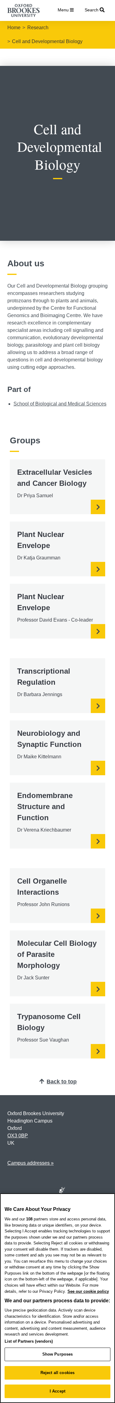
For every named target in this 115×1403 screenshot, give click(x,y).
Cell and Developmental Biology (47, 41)
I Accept (57, 1391)
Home (14, 27)
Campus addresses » (30, 1163)
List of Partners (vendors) (29, 1341)
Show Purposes (57, 1354)
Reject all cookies (57, 1372)
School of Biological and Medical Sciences (59, 403)
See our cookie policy (88, 1291)
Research (37, 27)
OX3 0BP (17, 1135)
